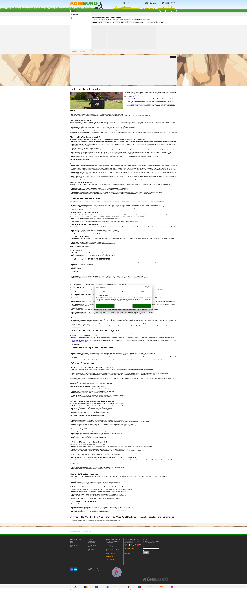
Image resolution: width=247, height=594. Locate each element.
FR (131, 545)
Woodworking (74, 14)
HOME (93, 14)
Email (144, 546)
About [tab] (142, 291)
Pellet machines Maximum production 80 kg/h (130, 530)
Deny (105, 305)
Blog (71, 546)
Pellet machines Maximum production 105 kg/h (93, 530)
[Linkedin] (76, 572)
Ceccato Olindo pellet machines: (78, 337)
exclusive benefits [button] (150, 543)
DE (135, 545)
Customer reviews (129, 548)
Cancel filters (173, 57)
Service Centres (109, 545)
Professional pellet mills (88, 531)
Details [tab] (123, 291)
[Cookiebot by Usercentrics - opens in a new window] (145, 287)
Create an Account (110, 559)
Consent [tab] (104, 291)
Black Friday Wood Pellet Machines (76, 530)
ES (140, 545)
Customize (122, 305)
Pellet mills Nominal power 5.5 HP (76, 531)
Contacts (71, 548)
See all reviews (127, 553)
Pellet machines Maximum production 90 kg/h (149, 530)
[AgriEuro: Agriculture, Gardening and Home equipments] (87, 3)
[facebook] (72, 572)
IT (126, 545)
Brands (71, 542)
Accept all (142, 305)
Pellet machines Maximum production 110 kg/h (112, 530)
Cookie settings (91, 550)
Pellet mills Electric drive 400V (164, 530)
